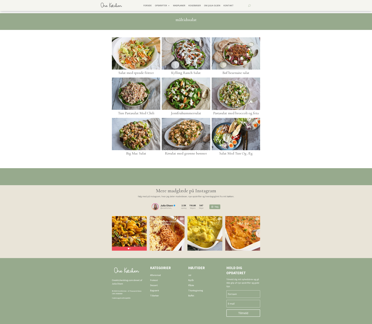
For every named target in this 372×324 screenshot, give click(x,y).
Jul (189, 275)
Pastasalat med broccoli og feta (236, 113)
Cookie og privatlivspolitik (121, 298)
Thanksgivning (195, 290)
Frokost (154, 280)
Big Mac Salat (136, 153)
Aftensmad (155, 275)
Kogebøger (194, 5)
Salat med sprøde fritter (136, 72)
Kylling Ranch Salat (186, 72)
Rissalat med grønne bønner (186, 153)
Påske (191, 285)
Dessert (154, 285)
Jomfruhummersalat (186, 113)
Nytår (191, 280)
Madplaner (179, 5)
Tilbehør (154, 295)
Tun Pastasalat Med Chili (136, 113)
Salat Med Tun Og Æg (236, 153)
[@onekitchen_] (155, 207)
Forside (147, 5)
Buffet (191, 295)
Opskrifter (161, 5)
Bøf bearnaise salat (235, 72)
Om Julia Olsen (212, 5)
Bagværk (154, 290)
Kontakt (228, 5)
